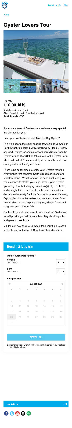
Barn (13, 270)
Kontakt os (12, 404)
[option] (11, 86)
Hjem (6, 14)
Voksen (13, 261)
